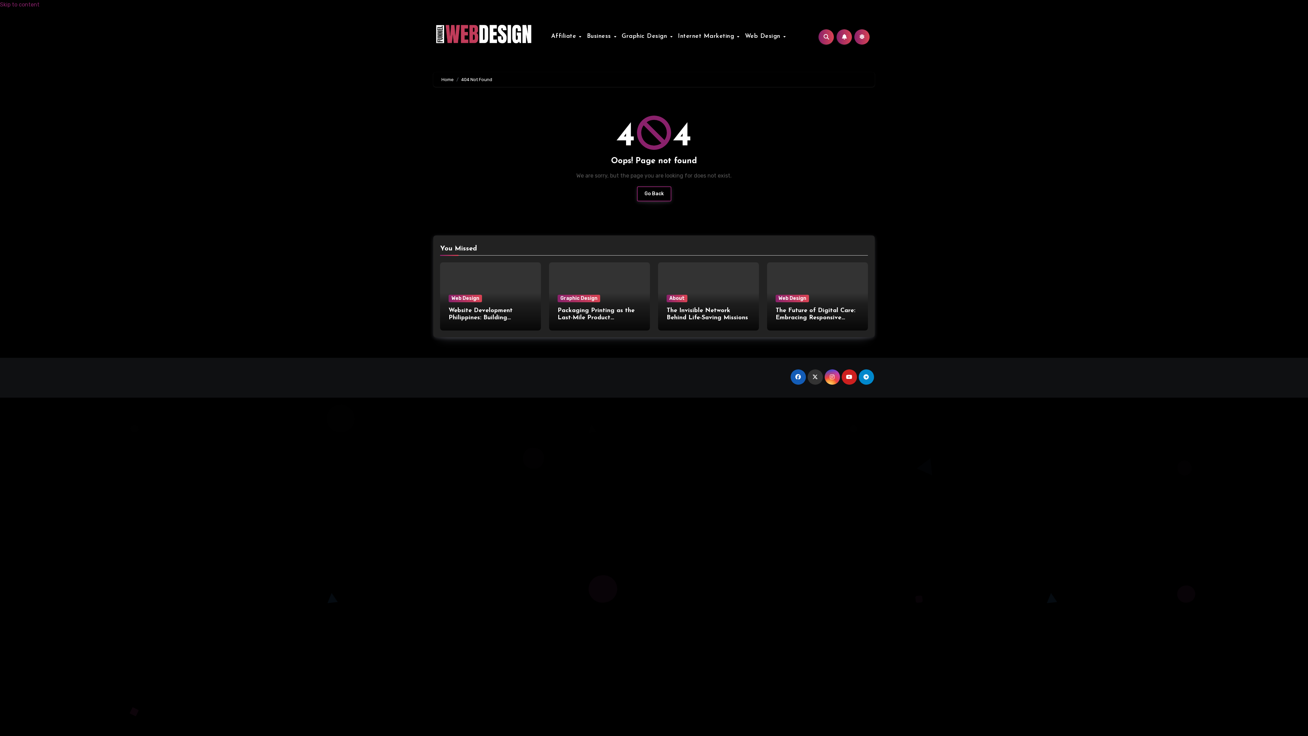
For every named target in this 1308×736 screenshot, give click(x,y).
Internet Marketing (707, 36)
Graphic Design (645, 36)
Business (600, 36)
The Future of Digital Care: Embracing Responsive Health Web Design (815, 318)
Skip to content (20, 4)
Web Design (764, 36)
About (677, 298)
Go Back (654, 194)
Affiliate (564, 36)
